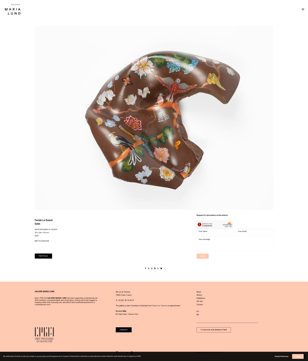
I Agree (297, 356)
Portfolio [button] (43, 256)
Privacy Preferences (281, 356)
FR (198, 311)
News (199, 292)
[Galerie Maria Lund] (12, 9)
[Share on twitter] (148, 268)
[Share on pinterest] (155, 268)
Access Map (121, 311)
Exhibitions (201, 298)
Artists (199, 295)
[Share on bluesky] (161, 268)
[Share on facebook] (145, 268)
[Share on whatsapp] (158, 268)
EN (198, 315)
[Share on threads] (151, 268)
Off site (200, 301)
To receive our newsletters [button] (213, 330)
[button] (154, 118)
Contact (200, 304)
